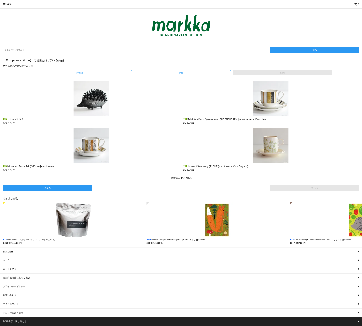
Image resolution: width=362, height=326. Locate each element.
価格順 (181, 73)
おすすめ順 (79, 73)
